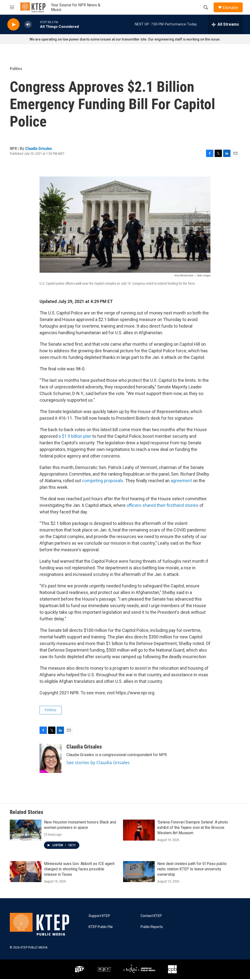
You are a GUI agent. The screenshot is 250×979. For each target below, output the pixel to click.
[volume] (28, 24)
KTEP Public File (101, 927)
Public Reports (152, 927)
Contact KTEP (151, 916)
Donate (230, 7)
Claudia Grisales (38, 148)
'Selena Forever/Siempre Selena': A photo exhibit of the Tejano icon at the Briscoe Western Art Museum (192, 827)
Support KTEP (99, 916)
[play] (13, 24)
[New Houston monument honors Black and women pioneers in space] (26, 830)
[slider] (36, 24)
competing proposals (102, 480)
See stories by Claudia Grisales (98, 762)
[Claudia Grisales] (51, 758)
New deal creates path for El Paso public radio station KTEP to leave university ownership (192, 869)
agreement (181, 480)
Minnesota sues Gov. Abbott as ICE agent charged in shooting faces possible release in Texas (79, 869)
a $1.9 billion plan (75, 436)
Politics (16, 68)
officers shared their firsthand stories (162, 505)
